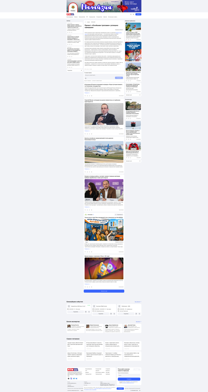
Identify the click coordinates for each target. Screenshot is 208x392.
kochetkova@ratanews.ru (71, 383)
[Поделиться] (90, 69)
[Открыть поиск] (131, 14)
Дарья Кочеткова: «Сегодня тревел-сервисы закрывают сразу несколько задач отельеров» (74, 355)
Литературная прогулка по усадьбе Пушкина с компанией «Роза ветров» (132, 112)
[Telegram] (74, 378)
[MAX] (71, 378)
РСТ (87, 17)
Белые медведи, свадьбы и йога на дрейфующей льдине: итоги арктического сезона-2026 (133, 132)
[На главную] (70, 14)
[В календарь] (85, 311)
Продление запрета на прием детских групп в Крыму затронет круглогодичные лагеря (133, 73)
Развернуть (87, 92)
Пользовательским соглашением (90, 389)
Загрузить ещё (104, 291)
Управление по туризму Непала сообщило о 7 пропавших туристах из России (73, 38)
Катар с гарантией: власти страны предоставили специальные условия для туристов (112, 345)
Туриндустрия (92, 17)
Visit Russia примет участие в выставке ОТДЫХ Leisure (74, 61)
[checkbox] (118, 381)
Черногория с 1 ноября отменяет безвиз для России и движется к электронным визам (113, 355)
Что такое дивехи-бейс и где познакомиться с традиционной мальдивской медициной (131, 355)
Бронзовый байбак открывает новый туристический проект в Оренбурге (94, 354)
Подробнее (75, 311)
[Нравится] (67, 32)
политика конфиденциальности (73, 390)
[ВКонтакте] (76, 378)
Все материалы (70, 17)
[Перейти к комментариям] (71, 32)
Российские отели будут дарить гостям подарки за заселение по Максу (73, 50)
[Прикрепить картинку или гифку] (85, 78)
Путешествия (99, 17)
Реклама (107, 372)
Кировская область (119, 29)
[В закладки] (69, 32)
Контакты (108, 370)
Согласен (120, 388)
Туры (86, 242)
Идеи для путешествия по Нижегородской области (132, 152)
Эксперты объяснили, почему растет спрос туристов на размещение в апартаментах (131, 344)
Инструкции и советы (112, 17)
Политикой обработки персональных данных (102, 388)
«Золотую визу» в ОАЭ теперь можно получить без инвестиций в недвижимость (133, 34)
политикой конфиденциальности (128, 382)
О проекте (108, 368)
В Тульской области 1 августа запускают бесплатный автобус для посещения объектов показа (94, 345)
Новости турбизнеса (130, 20)
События (105, 17)
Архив (88, 22)
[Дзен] (68, 378)
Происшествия (82, 17)
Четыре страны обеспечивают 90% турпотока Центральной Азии (75, 344)
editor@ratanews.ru (70, 386)
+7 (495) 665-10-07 (87, 383)
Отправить (129, 379)
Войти (138, 14)
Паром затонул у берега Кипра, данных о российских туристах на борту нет (74, 26)
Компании (108, 374)
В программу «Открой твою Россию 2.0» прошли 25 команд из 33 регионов (133, 85)
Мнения (76, 17)
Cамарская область (119, 241)
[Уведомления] (133, 14)
